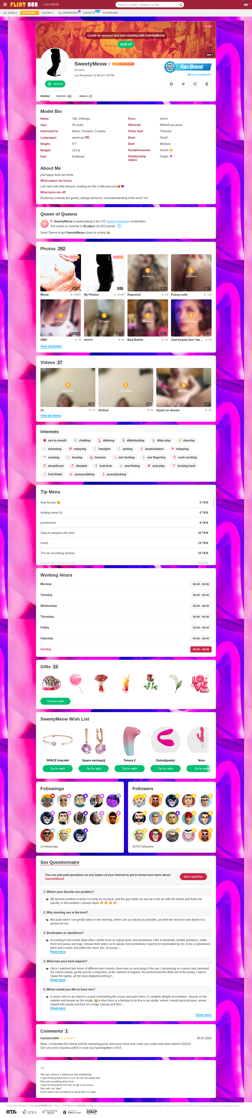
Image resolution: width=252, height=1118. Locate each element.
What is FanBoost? (199, 74)
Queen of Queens (118, 221)
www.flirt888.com (43, 1105)
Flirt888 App (110, 13)
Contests (89, 13)
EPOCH (68, 1106)
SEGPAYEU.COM (85, 1106)
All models (10, 13)
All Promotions (68, 13)
